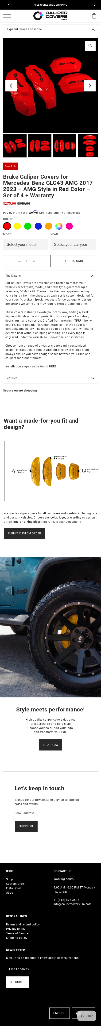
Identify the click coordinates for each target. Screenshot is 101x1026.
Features (11, 378)
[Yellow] (17, 226)
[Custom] (59, 226)
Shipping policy (16, 937)
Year (54, 234)
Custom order (15, 883)
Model (8, 234)
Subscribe (26, 826)
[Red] (7, 226)
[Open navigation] (8, 16)
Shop (9, 879)
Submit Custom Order (24, 533)
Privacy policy (15, 929)
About (10, 892)
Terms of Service (17, 933)
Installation (14, 888)
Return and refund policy (23, 924)
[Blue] (38, 226)
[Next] (94, 4)
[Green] (28, 226)
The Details (13, 275)
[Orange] (49, 226)
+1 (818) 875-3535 (66, 900)
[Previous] (8, 4)
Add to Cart (74, 261)
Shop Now (50, 745)
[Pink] (69, 226)
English (59, 1013)
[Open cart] (94, 16)
